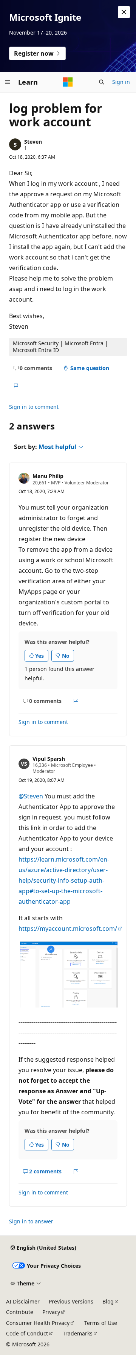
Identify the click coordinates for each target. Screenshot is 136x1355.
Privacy (51, 1312)
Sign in (121, 81)
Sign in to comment (34, 406)
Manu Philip (47, 475)
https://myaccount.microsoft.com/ (68, 928)
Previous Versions (71, 1301)
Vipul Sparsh (48, 758)
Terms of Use (100, 1322)
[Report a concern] (15, 386)
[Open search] (101, 82)
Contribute (19, 1312)
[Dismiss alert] (124, 12)
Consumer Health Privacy (38, 1322)
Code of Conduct (27, 1333)
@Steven (32, 796)
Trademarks (78, 1333)
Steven (33, 141)
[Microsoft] (68, 82)
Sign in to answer (31, 1221)
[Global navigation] (7, 82)
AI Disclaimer (23, 1301)
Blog (108, 1301)
